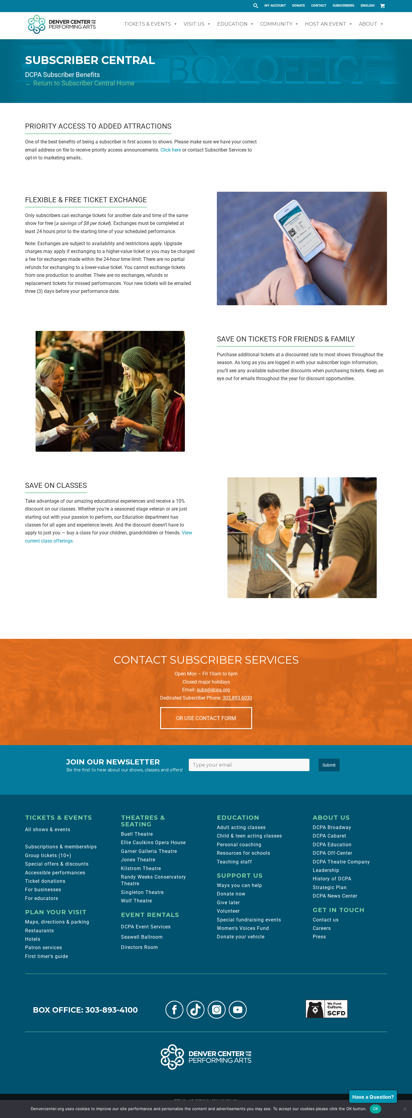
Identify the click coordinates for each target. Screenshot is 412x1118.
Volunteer (228, 911)
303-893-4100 (111, 1009)
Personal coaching (239, 844)
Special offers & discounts (57, 864)
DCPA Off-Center (332, 853)
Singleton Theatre (142, 892)
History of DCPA (332, 879)
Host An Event (325, 24)
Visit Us (194, 24)
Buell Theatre (137, 834)
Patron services (43, 947)
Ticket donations (45, 881)
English (368, 6)
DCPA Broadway (332, 827)
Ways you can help (239, 885)
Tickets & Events (147, 24)
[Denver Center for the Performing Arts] (206, 1057)
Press (319, 937)
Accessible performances (55, 873)
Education (232, 24)
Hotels (32, 939)
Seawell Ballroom (142, 937)
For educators (41, 898)
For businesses (43, 889)
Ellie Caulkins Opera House (153, 842)
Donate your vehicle (241, 937)
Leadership (326, 870)
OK (376, 1108)
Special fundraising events (249, 920)
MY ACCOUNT (275, 6)
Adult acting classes (241, 827)
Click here (170, 150)
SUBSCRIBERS (343, 6)
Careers (322, 928)
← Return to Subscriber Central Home (80, 83)
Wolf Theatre (136, 901)
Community (276, 24)
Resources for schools (243, 853)
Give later (228, 902)
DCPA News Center (335, 896)
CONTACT (318, 6)
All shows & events (47, 829)
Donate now (231, 894)
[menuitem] (275, 5)
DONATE (298, 6)
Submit (329, 765)
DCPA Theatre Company (341, 862)
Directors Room (139, 947)
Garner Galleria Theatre (149, 851)
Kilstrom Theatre (141, 868)
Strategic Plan (330, 887)
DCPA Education (332, 844)
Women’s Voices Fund (243, 928)
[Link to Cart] (382, 5)
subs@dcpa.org (213, 690)
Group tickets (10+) (48, 855)
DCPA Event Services (146, 927)
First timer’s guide (46, 956)
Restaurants (39, 931)
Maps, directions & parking (57, 922)
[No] (404, 1109)
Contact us (326, 920)
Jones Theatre (138, 860)
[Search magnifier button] (255, 6)
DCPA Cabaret (329, 836)
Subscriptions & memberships (61, 847)
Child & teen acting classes (249, 836)
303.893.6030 (237, 698)
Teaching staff (234, 862)
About (368, 24)
